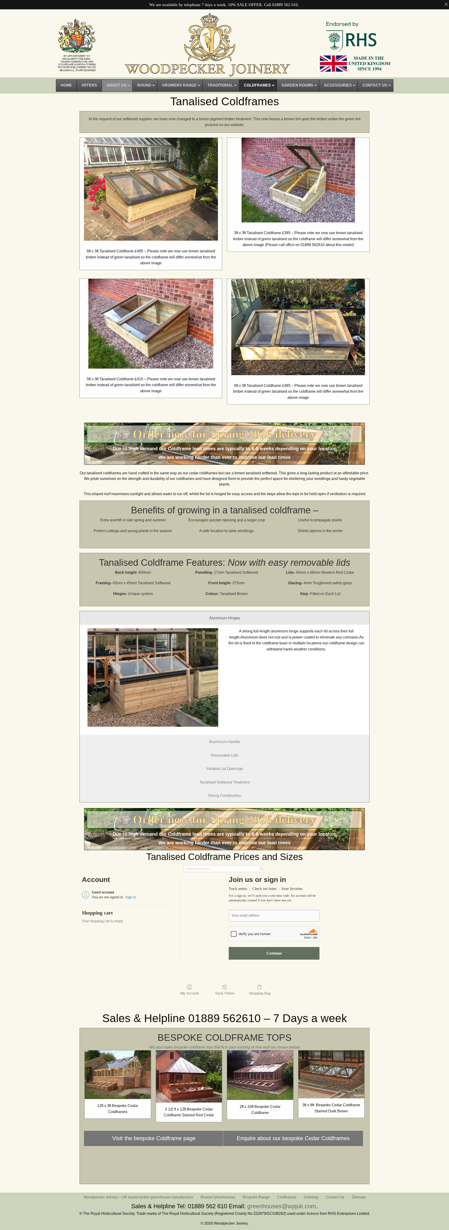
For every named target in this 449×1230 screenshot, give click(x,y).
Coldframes (286, 1197)
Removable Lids (224, 755)
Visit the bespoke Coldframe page (154, 1138)
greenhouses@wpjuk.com (281, 1206)
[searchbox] (224, 868)
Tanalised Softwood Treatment (224, 782)
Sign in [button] (130, 897)
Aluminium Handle (224, 741)
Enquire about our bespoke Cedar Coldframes (293, 1138)
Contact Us (335, 1197)
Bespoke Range (256, 1197)
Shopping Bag (259, 993)
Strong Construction (224, 795)
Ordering (311, 1197)
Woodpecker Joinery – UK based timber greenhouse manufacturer (138, 1197)
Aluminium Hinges (224, 617)
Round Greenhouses (218, 1197)
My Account (189, 993)
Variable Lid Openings (224, 768)
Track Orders (224, 993)
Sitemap (359, 1197)
